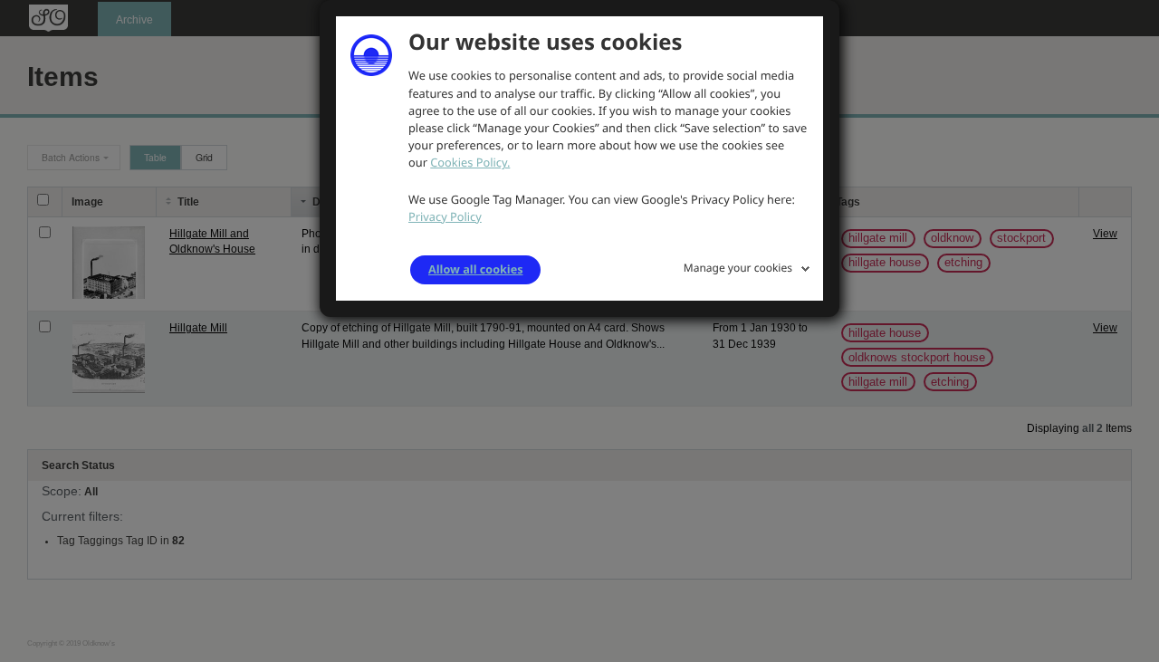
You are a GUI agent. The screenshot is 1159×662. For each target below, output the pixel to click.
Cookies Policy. (470, 162)
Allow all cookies (475, 269)
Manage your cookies (738, 267)
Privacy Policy (445, 216)
